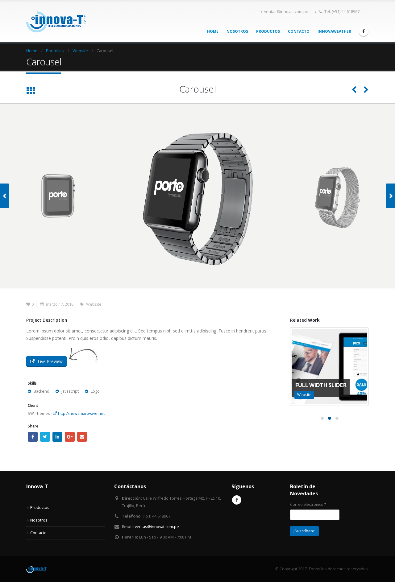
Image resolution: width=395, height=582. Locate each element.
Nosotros (237, 31)
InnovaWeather (334, 31)
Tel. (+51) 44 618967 (342, 11)
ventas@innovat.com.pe (286, 11)
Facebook (33, 437)
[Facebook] (363, 31)
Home (212, 31)
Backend (41, 391)
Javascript (70, 391)
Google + (70, 437)
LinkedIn (57, 437)
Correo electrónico (308, 504)
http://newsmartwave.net (81, 413)
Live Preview (50, 361)
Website (94, 304)
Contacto (299, 31)
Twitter (45, 437)
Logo (95, 391)
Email (82, 437)
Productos (268, 31)
